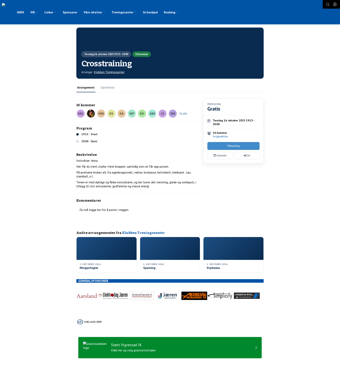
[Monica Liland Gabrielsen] (80, 113)
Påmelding (233, 146)
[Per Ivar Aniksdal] (91, 113)
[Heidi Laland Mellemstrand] (101, 113)
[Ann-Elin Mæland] (152, 113)
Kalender (221, 155)
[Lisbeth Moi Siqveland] (162, 113)
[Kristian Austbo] (121, 113)
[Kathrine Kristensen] (111, 113)
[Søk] (327, 4)
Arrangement (86, 87)
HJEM (20, 12)
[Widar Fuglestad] (132, 113)
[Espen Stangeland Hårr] (142, 113)
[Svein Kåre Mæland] (172, 113)
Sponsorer (70, 12)
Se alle (183, 113)
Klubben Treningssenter (109, 72)
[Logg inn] (334, 4)
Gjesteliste (108, 87)
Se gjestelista (220, 136)
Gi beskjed (150, 12)
